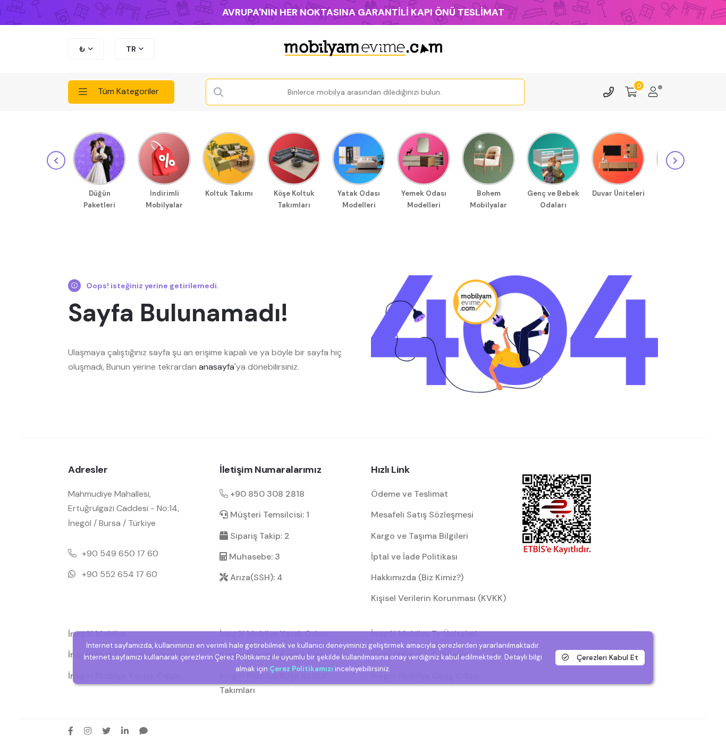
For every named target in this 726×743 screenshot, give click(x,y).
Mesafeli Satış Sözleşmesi (422, 514)
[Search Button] (218, 92)
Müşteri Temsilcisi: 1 (268, 514)
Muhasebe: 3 (253, 556)
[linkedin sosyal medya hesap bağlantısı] (125, 731)
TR (131, 49)
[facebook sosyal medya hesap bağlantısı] (70, 731)
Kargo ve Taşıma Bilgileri (419, 535)
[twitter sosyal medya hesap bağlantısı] (106, 731)
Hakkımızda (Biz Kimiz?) (417, 577)
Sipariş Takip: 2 (259, 535)
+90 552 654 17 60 (119, 574)
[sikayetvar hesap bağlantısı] (143, 731)
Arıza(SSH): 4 (255, 577)
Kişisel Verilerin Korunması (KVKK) (438, 598)
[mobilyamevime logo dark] (363, 49)
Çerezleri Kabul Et (606, 657)
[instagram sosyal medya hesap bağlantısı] (87, 731)
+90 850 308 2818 (266, 493)
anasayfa (216, 366)
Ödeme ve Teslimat (409, 493)
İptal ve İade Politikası (414, 556)
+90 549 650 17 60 (120, 553)
